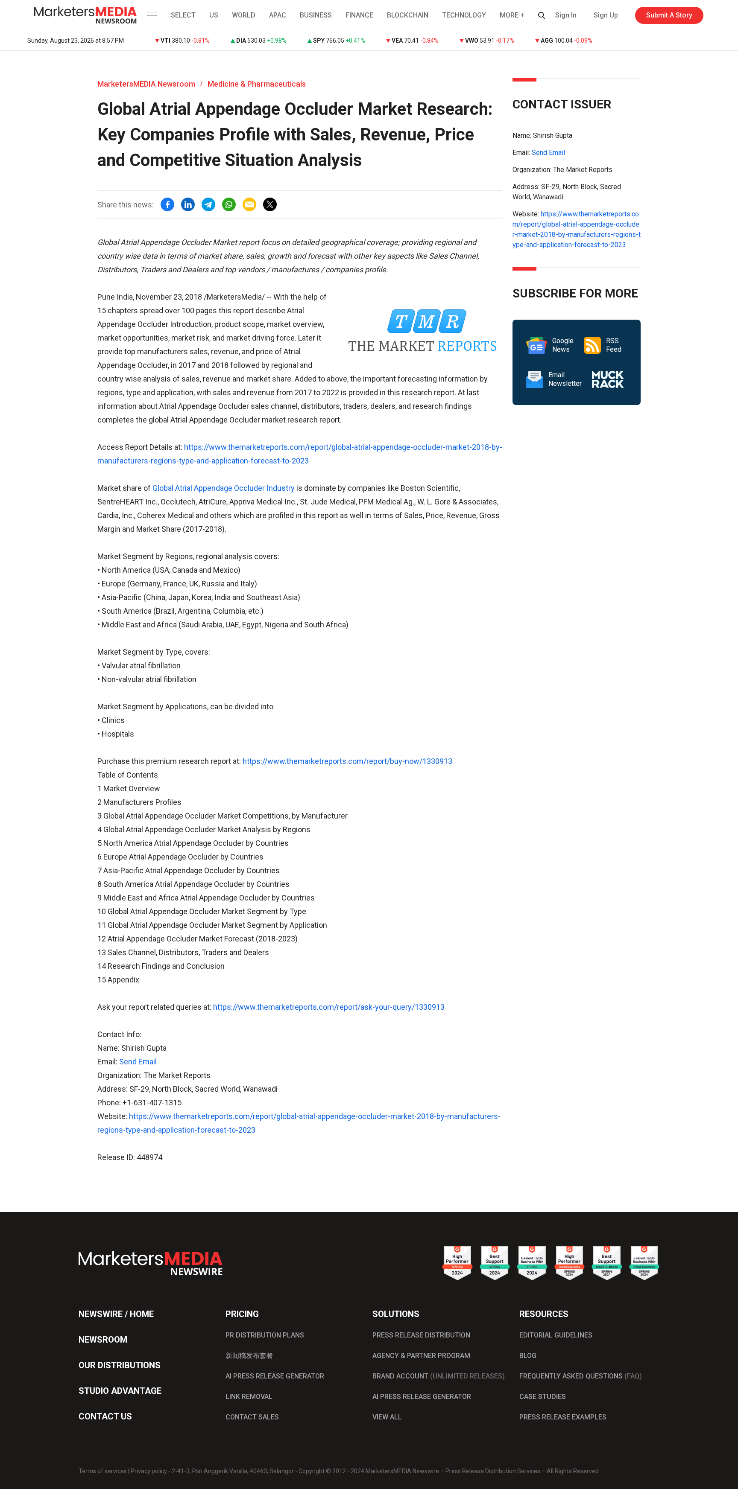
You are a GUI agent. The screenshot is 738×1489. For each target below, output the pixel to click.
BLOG (527, 1356)
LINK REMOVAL (249, 1397)
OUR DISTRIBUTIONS (120, 1365)
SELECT (183, 15)
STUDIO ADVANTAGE (120, 1391)
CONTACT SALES (252, 1417)
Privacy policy (149, 1471)
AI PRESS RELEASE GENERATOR (275, 1376)
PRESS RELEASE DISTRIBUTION (421, 1335)
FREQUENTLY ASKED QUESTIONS (580, 1376)
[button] (151, 15)
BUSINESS (316, 15)
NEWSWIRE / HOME (116, 1314)
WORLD (243, 15)
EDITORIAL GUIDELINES (555, 1335)
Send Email (138, 1061)
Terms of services (103, 1471)
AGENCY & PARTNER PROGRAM (421, 1356)
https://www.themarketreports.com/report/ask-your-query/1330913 (329, 1006)
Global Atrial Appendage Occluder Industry (223, 488)
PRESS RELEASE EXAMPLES (562, 1417)
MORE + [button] (512, 15)
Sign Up (606, 15)
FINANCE (359, 15)
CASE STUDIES (542, 1397)
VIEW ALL (387, 1417)
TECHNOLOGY (464, 15)
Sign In (566, 15)
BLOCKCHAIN (407, 15)
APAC (277, 15)
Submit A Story (669, 15)
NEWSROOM (103, 1340)
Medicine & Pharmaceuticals (257, 83)
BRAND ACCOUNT (438, 1376)
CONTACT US (105, 1416)
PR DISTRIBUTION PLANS (265, 1335)
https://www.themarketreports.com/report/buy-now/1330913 (347, 761)
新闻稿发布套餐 (249, 1356)
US (213, 15)
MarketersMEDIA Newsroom (146, 83)
